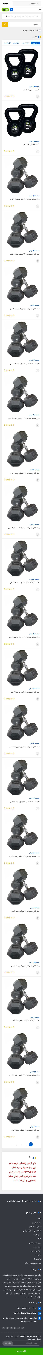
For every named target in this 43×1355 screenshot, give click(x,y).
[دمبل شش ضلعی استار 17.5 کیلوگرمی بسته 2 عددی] (21, 613)
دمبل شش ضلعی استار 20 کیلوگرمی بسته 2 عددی (24, 582)
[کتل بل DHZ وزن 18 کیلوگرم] (21, 65)
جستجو (20, 1351)
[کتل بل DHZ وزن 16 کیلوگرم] (21, 120)
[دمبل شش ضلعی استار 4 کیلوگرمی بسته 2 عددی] (21, 941)
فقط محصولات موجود (30, 30)
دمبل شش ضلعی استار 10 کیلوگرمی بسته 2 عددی (24, 801)
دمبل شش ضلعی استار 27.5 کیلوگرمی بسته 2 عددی (23, 418)
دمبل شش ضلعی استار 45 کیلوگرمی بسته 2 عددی (24, 199)
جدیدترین (35, 43)
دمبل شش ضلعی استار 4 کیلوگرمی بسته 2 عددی (25, 966)
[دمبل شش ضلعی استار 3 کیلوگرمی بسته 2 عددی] (21, 996)
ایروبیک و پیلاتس (35, 1243)
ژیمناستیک (37, 1247)
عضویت (8, 1343)
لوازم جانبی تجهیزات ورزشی (32, 1230)
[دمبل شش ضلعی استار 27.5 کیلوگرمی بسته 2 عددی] (21, 394)
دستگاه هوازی (36, 1222)
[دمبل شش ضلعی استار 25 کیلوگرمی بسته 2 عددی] (21, 448)
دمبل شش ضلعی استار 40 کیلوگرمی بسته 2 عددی (24, 254)
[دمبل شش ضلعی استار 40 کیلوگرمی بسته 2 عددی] (21, 229)
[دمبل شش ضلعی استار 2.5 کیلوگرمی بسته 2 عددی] (21, 1051)
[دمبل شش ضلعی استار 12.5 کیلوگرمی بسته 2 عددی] (21, 722)
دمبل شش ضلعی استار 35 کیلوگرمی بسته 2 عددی (24, 309)
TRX (39, 1238)
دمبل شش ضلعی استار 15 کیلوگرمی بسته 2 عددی (24, 692)
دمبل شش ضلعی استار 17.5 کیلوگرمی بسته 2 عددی (24, 637)
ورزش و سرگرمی (35, 1251)
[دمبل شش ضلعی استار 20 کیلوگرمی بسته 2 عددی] (21, 558)
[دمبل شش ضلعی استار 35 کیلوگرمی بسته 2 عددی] (21, 284)
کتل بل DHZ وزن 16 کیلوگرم (31, 144)
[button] (11, 9)
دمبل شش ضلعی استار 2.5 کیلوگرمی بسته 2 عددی (24, 1075)
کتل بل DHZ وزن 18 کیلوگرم (31, 90)
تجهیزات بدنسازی (35, 1226)
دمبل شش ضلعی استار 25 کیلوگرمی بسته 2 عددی (24, 473)
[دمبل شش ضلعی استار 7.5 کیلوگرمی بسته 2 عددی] (21, 832)
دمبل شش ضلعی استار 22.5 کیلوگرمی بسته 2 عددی (23, 528)
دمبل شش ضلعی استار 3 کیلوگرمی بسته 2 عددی (24, 1020)
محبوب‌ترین (26, 43)
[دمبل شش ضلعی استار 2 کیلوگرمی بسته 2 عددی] (21, 1105)
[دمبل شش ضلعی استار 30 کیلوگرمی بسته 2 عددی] (21, 339)
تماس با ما (37, 1259)
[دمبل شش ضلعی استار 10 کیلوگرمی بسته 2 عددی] (21, 777)
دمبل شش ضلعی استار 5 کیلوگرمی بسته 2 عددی (24, 911)
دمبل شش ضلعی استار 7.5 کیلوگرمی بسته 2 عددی (24, 856)
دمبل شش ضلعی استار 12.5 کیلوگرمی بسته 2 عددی (24, 747)
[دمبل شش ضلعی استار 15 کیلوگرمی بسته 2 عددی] (21, 667)
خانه (39, 1218)
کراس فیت (37, 1234)
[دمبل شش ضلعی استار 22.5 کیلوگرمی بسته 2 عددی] (21, 503)
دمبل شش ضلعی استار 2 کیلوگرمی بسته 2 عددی (25, 1130)
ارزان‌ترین (8, 43)
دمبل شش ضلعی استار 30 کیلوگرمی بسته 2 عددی (24, 363)
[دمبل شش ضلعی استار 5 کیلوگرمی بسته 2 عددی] (21, 886)
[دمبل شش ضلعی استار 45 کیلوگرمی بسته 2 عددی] (21, 175)
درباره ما (38, 1255)
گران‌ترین (16, 43)
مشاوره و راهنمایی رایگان (33, 1263)
